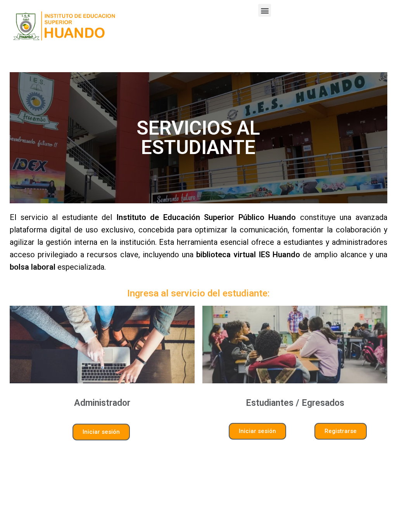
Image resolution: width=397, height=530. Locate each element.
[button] (264, 10)
